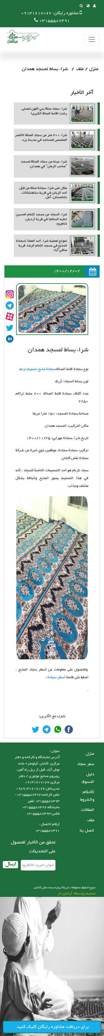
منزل (93, 69)
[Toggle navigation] (92, 39)
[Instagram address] (10, 294)
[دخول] (94, 6)
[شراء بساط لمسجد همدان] (68, 729)
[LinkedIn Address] (10, 339)
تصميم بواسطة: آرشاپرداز (77, 893)
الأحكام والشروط (87, 796)
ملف (80, 69)
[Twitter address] (10, 328)
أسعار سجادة (56, 677)
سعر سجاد (85, 764)
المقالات (87, 810)
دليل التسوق (88, 778)
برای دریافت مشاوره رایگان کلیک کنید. (52, 1026)
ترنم (22, 369)
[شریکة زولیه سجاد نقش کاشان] (22, 36)
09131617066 (36, 13)
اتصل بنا (87, 831)
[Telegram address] (10, 305)
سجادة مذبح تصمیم (40, 369)
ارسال (10, 864)
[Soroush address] (10, 316)
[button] (88, 6)
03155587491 (54, 21)
